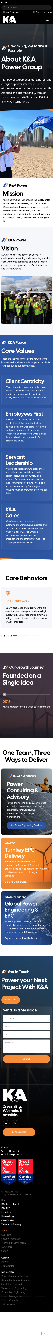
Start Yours (10, 999)
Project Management (11, 1296)
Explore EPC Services (16, 882)
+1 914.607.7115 (12, 1151)
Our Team (6, 1234)
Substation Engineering (12, 1284)
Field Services (8, 1304)
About (4, 1230)
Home (4, 1200)
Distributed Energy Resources (16, 1280)
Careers (5, 1257)
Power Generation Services (14, 1276)
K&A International (10, 1204)
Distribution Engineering (13, 1292)
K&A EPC (5, 1208)
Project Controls (9, 1300)
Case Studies (7, 1220)
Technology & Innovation (13, 1243)
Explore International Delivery (21, 938)
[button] (47, 20)
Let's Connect (19, 1132)
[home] (9, 19)
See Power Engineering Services (26, 825)
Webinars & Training (11, 1224)
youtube (6, 3)
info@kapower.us (13, 1154)
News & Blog (7, 1216)
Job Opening (7, 1266)
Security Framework (11, 1238)
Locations (6, 1212)
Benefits (5, 1261)
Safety (4, 1251)
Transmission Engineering (13, 1288)
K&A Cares (6, 1247)
